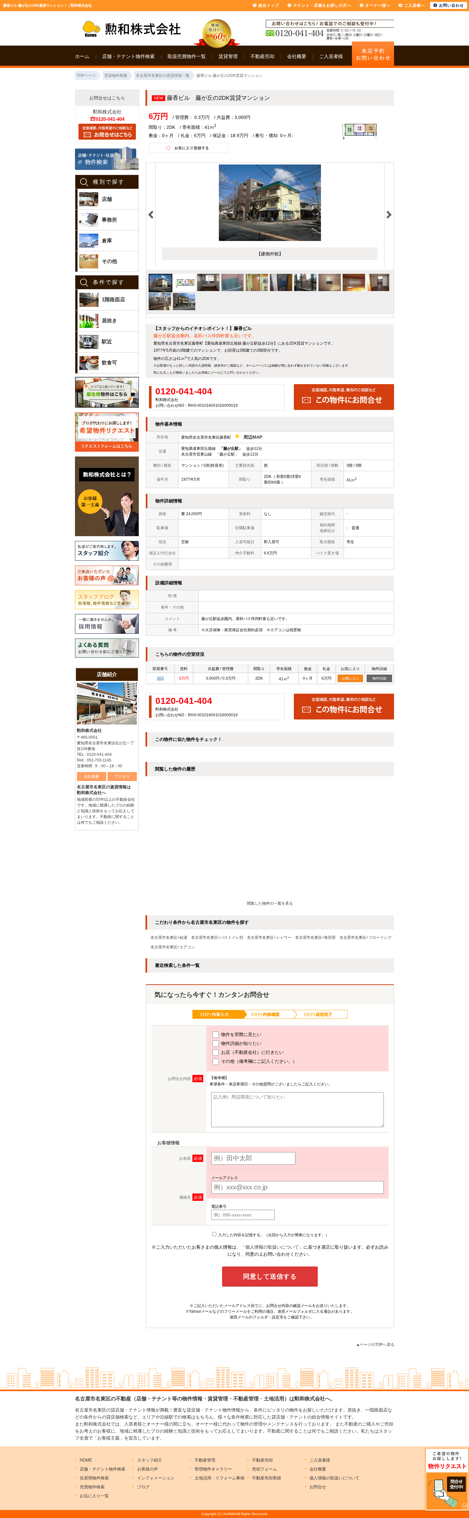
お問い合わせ (236, 372)
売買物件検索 (92, 1487)
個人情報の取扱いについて (334, 1478)
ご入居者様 (331, 56)
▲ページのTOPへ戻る (375, 1344)
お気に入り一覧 (94, 1495)
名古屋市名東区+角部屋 (315, 937)
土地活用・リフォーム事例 (219, 1478)
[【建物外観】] (270, 239)
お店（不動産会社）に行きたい (252, 1052)
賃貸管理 (228, 56)
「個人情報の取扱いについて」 (272, 1247)
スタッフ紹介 (149, 1460)
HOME (86, 1460)
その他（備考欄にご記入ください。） (258, 1061)
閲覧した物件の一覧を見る (270, 903)
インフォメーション (156, 1478)
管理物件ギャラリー (213, 1469)
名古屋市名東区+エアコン (173, 947)
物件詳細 (379, 678)
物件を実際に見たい (240, 1034)
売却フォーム (264, 1469)
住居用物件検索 (94, 1478)
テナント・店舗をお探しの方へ (322, 5)
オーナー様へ (377, 5)
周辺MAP (252, 437)
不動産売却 (262, 56)
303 (160, 678)
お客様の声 (147, 1469)
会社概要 (296, 56)
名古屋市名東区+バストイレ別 (217, 937)
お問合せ (317, 1487)
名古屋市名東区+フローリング (365, 937)
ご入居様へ (414, 5)
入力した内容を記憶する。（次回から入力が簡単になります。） (273, 1235)
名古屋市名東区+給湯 (169, 937)
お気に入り (350, 678)
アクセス (122, 776)
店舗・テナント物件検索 (128, 56)
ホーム (82, 56)
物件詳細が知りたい (240, 1043)
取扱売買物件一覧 (187, 56)
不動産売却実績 (266, 1478)
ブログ (143, 1487)
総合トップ (268, 5)
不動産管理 (205, 1460)
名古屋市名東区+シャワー (269, 937)
